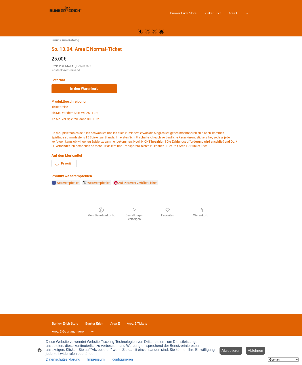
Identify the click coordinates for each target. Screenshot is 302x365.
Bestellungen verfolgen (134, 217)
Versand (74, 70)
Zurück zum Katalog (65, 40)
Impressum (96, 359)
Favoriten (167, 215)
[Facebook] (140, 31)
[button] (64, 163)
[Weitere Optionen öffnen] (247, 13)
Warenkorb (200, 215)
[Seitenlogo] (65, 13)
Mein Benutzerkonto (101, 215)
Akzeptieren (231, 350)
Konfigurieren (122, 359)
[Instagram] (147, 31)
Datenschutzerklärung (63, 359)
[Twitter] (154, 31)
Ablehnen (255, 350)
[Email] (161, 31)
